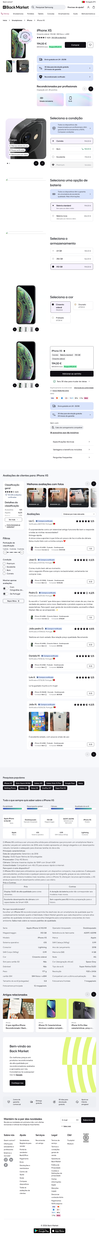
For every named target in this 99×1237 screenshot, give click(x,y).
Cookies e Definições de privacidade (56, 1173)
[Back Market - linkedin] (11, 1160)
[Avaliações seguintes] (93, 754)
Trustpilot (70, 1140)
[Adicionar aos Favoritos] (90, 45)
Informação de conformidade (84, 388)
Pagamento (24, 1159)
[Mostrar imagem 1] (7, 163)
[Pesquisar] (33, 7)
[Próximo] (37, 329)
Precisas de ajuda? (76, 7)
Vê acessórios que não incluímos (64, 432)
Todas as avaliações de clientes (25, 1190)
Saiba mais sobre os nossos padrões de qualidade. (34, 920)
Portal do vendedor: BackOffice (24, 1152)
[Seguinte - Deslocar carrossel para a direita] (90, 88)
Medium (70, 1144)
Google (19, 1075)
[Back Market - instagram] (6, 1160)
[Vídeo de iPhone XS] (22, 66)
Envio (22, 1162)
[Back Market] (16, 7)
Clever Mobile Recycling (61, 391)
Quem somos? (9, 1140)
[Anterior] (15, 329)
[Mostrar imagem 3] (31, 329)
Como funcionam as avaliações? (13, 526)
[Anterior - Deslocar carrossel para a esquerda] (84, 88)
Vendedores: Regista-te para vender (25, 1143)
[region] (65, 100)
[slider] (5, 552)
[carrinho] (93, 7)
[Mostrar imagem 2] (9, 163)
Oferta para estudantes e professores (9, 1147)
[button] (25, 36)
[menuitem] (18, 13)
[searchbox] (50, 7)
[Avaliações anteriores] (87, 754)
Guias (22, 1178)
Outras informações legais (56, 1182)
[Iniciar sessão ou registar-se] (88, 7)
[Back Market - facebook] (6, 1165)
